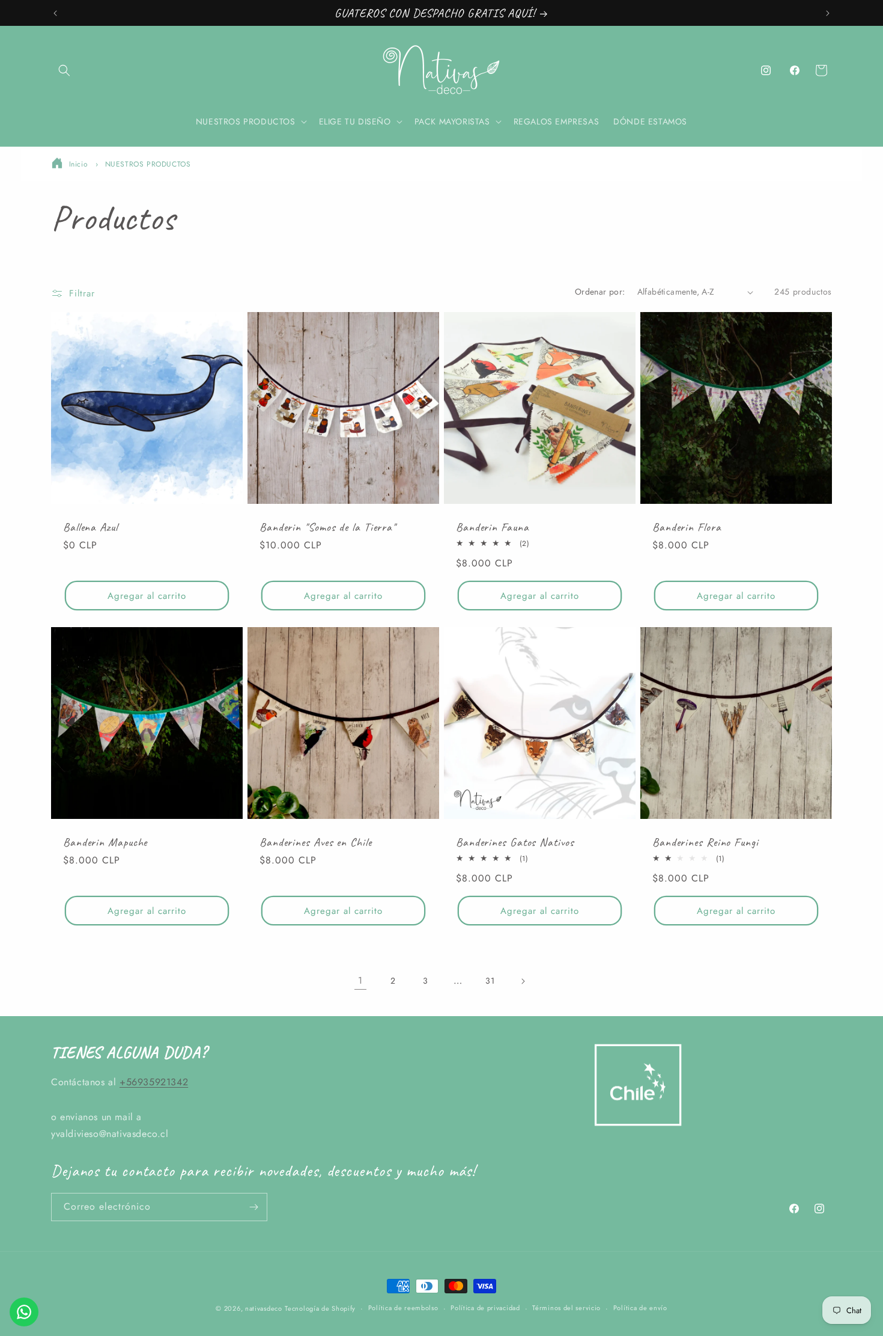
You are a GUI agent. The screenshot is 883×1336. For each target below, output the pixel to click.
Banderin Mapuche (105, 842)
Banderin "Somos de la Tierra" (327, 527)
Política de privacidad (485, 1308)
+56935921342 (154, 1082)
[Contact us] (24, 1312)
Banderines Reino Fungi (705, 842)
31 (489, 981)
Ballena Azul (90, 527)
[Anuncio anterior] (55, 13)
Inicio (78, 164)
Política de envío (640, 1308)
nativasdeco (263, 1308)
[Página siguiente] (522, 981)
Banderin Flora (686, 527)
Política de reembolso (403, 1308)
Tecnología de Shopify (320, 1308)
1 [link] (360, 980)
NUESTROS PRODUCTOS (148, 164)
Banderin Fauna (492, 527)
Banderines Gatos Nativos (515, 842)
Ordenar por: (600, 292)
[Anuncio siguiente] (828, 13)
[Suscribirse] (253, 1207)
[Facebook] (794, 70)
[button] (64, 70)
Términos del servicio (566, 1308)
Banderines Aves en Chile (315, 842)
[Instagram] (766, 70)
